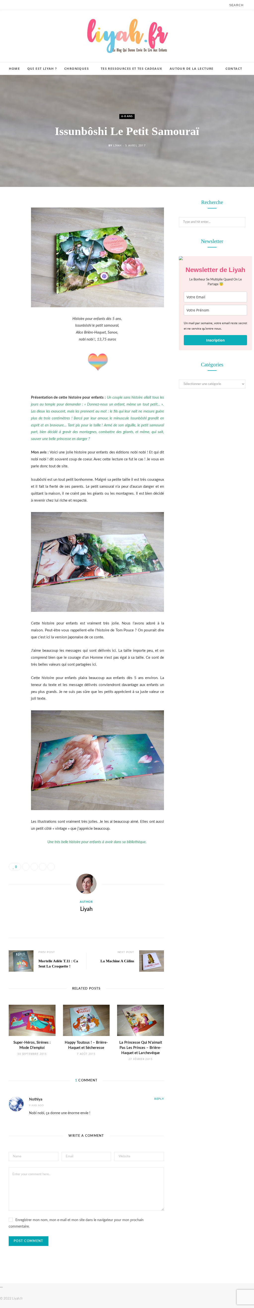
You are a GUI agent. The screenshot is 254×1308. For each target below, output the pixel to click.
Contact (233, 68)
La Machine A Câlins (117, 961)
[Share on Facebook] (14, 218)
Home (14, 68)
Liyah (117, 145)
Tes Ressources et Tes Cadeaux (131, 68)
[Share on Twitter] (14, 230)
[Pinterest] (14, 243)
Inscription (215, 340)
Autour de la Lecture (192, 68)
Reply (159, 1099)
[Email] (14, 256)
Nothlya (35, 1099)
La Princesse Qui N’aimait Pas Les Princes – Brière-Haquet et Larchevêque (140, 1048)
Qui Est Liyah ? (42, 68)
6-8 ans (127, 116)
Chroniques (76, 68)
